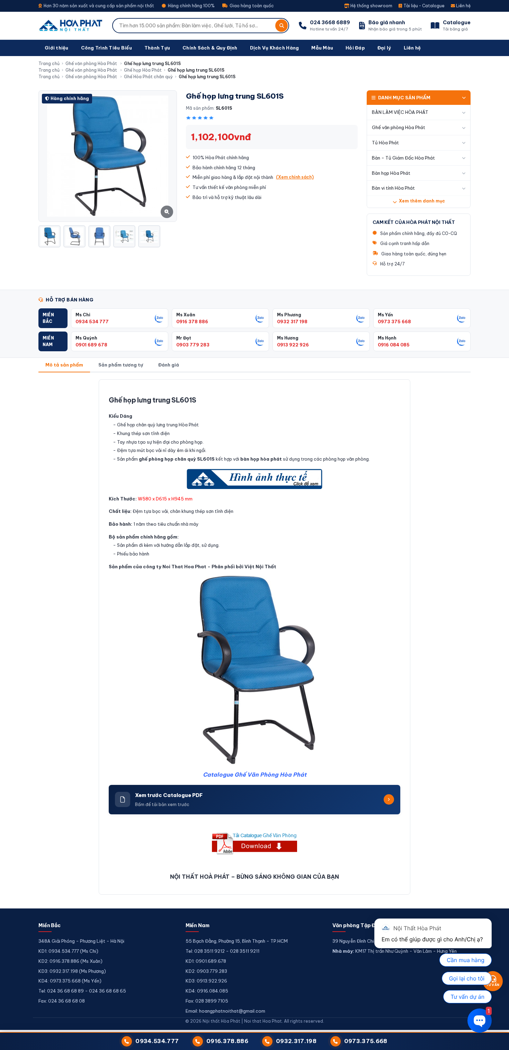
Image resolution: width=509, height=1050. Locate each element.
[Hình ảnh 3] (99, 236)
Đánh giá (168, 365)
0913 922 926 (293, 344)
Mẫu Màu (322, 48)
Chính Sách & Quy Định (209, 48)
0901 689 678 (91, 344)
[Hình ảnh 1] (49, 236)
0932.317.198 (296, 1041)
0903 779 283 (192, 344)
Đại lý (384, 48)
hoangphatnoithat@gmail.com (232, 1011)
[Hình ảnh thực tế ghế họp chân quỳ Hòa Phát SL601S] (254, 479)
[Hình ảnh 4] (124, 236)
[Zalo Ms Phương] (360, 318)
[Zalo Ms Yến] (461, 318)
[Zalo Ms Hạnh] (461, 341)
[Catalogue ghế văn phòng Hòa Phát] (254, 843)
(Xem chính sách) (295, 177)
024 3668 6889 (330, 22)
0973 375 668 (394, 321)
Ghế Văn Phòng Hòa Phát (270, 774)
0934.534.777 (157, 1041)
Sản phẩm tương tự (120, 365)
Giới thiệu (57, 48)
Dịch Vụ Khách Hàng (274, 48)
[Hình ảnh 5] (149, 236)
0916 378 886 (192, 321)
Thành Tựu (157, 48)
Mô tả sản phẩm (64, 365)
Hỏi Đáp (355, 48)
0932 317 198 (292, 321)
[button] (53, 318)
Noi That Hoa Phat (184, 566)
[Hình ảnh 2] (74, 236)
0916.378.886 (227, 1041)
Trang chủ (49, 63)
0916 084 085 (394, 344)
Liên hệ (463, 5)
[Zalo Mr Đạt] (260, 341)
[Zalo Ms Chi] (159, 318)
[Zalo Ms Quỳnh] (159, 341)
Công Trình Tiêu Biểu (106, 48)
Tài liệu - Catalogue (423, 5)
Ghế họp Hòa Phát (143, 70)
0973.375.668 (365, 1041)
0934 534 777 (92, 321)
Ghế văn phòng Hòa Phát (91, 63)
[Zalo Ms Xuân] (260, 318)
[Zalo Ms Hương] (360, 341)
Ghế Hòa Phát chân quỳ (148, 76)
